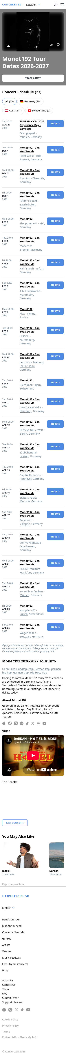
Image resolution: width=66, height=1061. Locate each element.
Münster (25, 501)
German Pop (42, 669)
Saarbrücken (27, 204)
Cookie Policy (10, 1019)
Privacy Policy (10, 1025)
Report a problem (13, 884)
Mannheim (26, 294)
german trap (21, 672)
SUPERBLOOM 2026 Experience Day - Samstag (32, 125)
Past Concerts (15, 822)
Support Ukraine (12, 1002)
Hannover (25, 478)
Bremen (25, 249)
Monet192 (26, 219)
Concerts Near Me (13, 932)
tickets (55, 123)
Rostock (24, 159)
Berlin (23, 433)
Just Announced (12, 926)
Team (5, 989)
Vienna (31, 313)
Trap (44, 672)
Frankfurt (25, 572)
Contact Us (8, 984)
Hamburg (26, 411)
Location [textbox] (31, 4)
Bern (38, 385)
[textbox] (9, 907)
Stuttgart (25, 636)
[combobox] (33, 4)
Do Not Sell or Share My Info (19, 1037)
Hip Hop (35, 672)
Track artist (33, 78)
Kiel (42, 223)
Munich (24, 137)
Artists (6, 945)
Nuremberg (27, 339)
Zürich (24, 614)
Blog (5, 970)
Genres (6, 938)
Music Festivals (11, 957)
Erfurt (39, 268)
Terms (6, 1032)
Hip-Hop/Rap (19, 669)
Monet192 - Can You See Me (30, 149)
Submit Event (10, 998)
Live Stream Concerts (15, 964)
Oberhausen (27, 546)
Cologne (25, 523)
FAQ (4, 993)
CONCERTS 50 (11, 4)
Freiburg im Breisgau (32, 364)
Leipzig (24, 456)
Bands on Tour (11, 919)
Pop (30, 669)
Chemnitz (38, 178)
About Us (7, 980)
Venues (6, 951)
